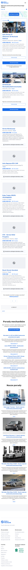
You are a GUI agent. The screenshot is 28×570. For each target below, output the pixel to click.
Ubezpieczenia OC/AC (19, 539)
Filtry (2, 9)
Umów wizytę (14, 57)
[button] (7, 562)
